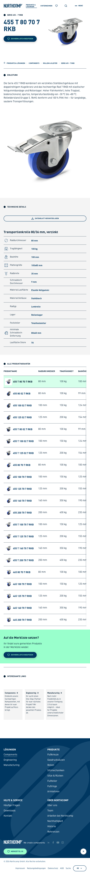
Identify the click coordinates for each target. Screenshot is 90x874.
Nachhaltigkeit (55, 821)
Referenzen (53, 832)
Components (34, 63)
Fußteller (52, 781)
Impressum (20, 868)
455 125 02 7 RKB (22, 417)
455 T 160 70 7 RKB (23, 548)
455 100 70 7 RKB (22, 476)
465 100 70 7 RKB (22, 584)
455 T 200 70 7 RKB (23, 560)
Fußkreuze (53, 754)
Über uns (52, 805)
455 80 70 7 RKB (21, 464)
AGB (62, 868)
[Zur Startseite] (13, 6)
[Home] (4, 63)
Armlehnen (53, 791)
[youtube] (58, 842)
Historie (51, 826)
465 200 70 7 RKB (22, 619)
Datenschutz (53, 868)
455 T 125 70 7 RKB (23, 536)
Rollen (50, 765)
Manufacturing (11, 765)
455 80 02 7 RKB (21, 393)
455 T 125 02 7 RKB (23, 453)
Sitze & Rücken (55, 776)
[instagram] (62, 842)
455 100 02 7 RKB (22, 405)
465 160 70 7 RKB (22, 607)
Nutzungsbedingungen (36, 868)
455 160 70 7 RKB (22, 500)
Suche (68, 868)
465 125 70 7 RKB (22, 595)
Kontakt (8, 816)
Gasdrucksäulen (56, 760)
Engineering (10, 760)
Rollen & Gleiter (50, 63)
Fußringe (52, 786)
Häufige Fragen (12, 805)
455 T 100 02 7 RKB (23, 441)
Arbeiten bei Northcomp (60, 816)
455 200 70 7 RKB (22, 512)
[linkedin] (48, 842)
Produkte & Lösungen (16, 63)
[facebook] (53, 842)
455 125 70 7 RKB (22, 488)
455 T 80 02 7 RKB (22, 429)
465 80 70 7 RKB (21, 572)
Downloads (9, 810)
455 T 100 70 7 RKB (23, 524)
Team (50, 810)
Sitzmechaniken (55, 770)
